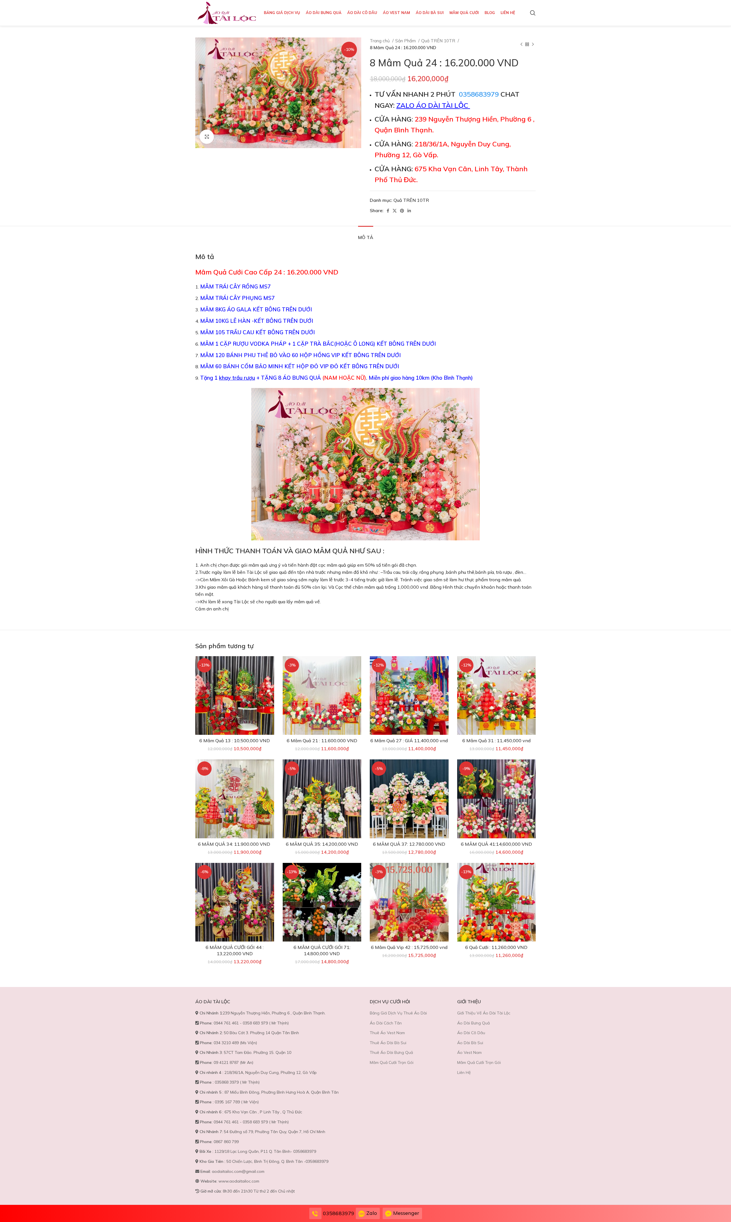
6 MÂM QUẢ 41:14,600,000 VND (496, 844)
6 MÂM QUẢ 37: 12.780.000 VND (409, 844)
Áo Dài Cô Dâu (471, 1032)
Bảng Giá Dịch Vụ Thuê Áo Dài (398, 1013)
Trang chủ (380, 40)
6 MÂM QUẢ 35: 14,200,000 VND (322, 844)
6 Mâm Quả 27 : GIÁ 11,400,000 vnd (409, 740)
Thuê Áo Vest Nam (387, 1032)
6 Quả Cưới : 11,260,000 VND (496, 947)
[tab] (365, 234)
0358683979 (479, 94)
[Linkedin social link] (409, 210)
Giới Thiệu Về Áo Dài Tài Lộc (483, 1013)
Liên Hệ (464, 1072)
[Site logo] (226, 12)
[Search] (533, 13)
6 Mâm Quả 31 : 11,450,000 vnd (496, 740)
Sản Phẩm (406, 40)
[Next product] (533, 44)
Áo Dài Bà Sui (470, 1042)
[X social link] (394, 210)
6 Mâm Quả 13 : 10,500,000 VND (234, 740)
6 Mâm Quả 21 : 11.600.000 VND (322, 740)
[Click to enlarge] (207, 137)
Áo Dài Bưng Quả (473, 1023)
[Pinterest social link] (402, 210)
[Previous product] (521, 44)
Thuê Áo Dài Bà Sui (388, 1042)
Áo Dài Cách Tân (386, 1023)
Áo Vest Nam (469, 1052)
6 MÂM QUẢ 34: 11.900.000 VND (234, 844)
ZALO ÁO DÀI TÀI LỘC (433, 105)
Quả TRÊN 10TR (438, 40)
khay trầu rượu (237, 377)
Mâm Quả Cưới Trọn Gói (391, 1062)
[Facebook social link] (388, 210)
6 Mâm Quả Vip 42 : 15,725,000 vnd (409, 947)
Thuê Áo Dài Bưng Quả (391, 1052)
